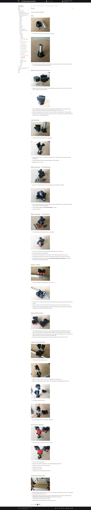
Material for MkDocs (24, 508)
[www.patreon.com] (72, 508)
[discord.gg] (70, 508)
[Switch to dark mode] (47, 1)
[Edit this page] (72, 8)
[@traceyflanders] (37, 504)
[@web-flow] (39, 504)
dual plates (60, 251)
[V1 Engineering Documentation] (18, 1)
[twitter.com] (61, 508)
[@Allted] (36, 504)
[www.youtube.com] (67, 508)
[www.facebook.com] (63, 508)
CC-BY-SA (19, 507)
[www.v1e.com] (55, 508)
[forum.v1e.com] (59, 508)
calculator (44, 493)
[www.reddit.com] (69, 508)
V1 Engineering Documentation (20, 6)
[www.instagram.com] (65, 508)
